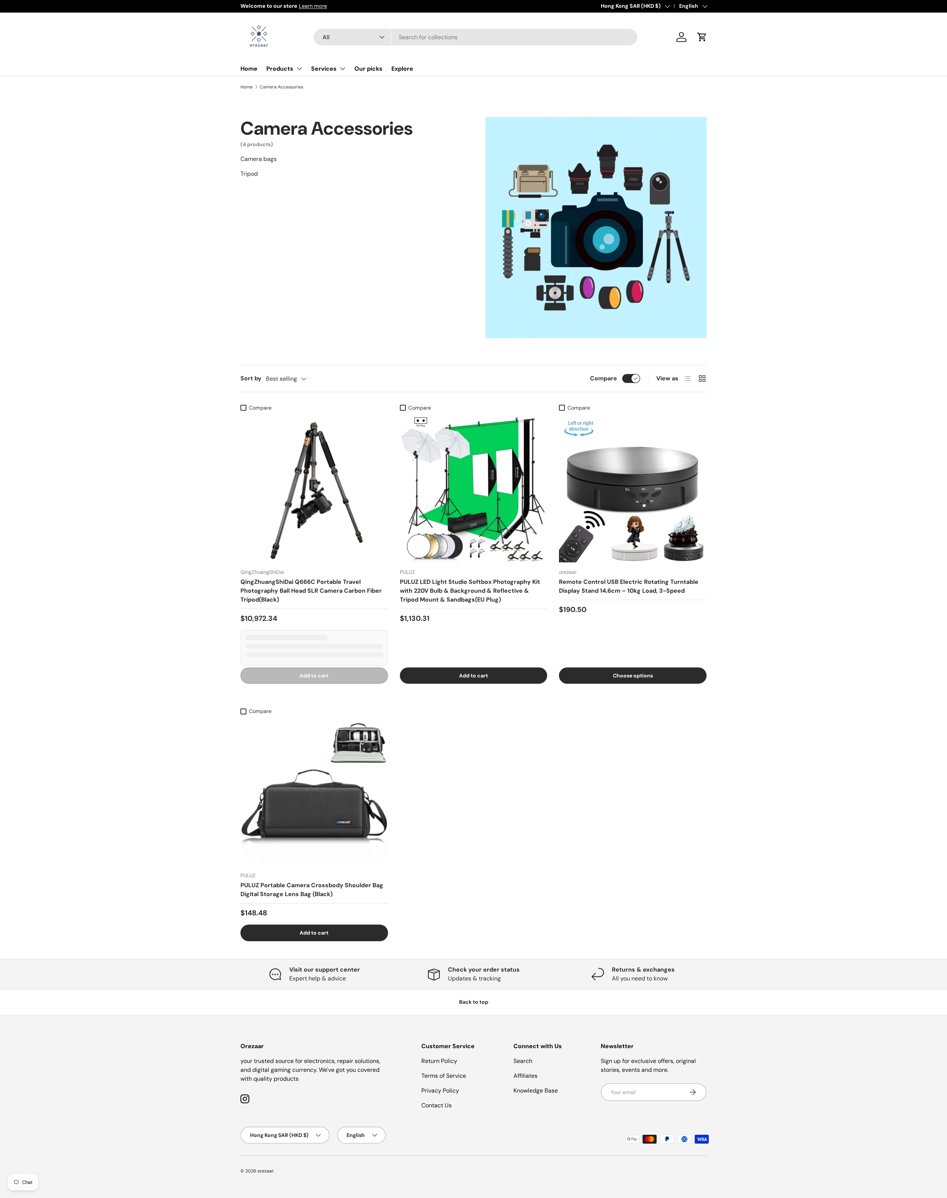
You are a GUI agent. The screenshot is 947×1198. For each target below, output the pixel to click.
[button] (702, 37)
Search (522, 1061)
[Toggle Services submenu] (342, 68)
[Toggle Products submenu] (299, 68)
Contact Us (436, 1105)
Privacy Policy (440, 1090)
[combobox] (475, 37)
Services (324, 69)
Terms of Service (443, 1076)
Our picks (368, 69)
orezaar (265, 1171)
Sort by (251, 378)
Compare (603, 378)
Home (248, 69)
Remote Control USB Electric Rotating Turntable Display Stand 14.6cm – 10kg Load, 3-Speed (628, 586)
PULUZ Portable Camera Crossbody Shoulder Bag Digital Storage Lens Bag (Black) (311, 889)
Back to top (473, 1002)
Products (279, 69)
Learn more (276, 6)
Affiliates (525, 1076)
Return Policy (439, 1061)
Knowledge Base (535, 1090)
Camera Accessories (281, 87)
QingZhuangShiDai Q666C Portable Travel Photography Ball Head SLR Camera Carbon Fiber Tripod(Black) (311, 590)
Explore (402, 69)
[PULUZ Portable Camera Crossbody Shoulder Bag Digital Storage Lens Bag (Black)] (314, 792)
